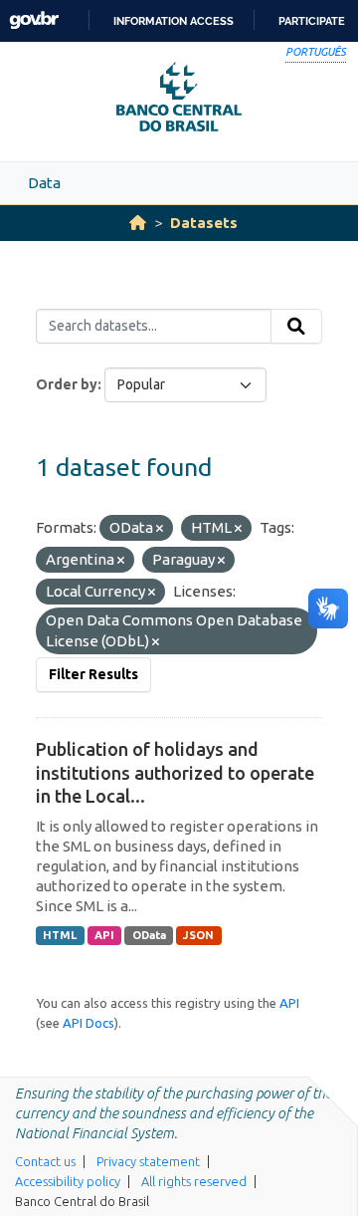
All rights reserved (194, 1181)
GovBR (34, 20)
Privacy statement (148, 1161)
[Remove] (159, 529)
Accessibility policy (67, 1181)
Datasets (204, 222)
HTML (60, 935)
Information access (173, 21)
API (104, 935)
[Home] (137, 222)
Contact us (45, 1161)
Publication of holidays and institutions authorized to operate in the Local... (175, 772)
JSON (198, 935)
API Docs (88, 1023)
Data (44, 182)
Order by (66, 384)
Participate (311, 21)
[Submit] (296, 327)
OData (149, 935)
